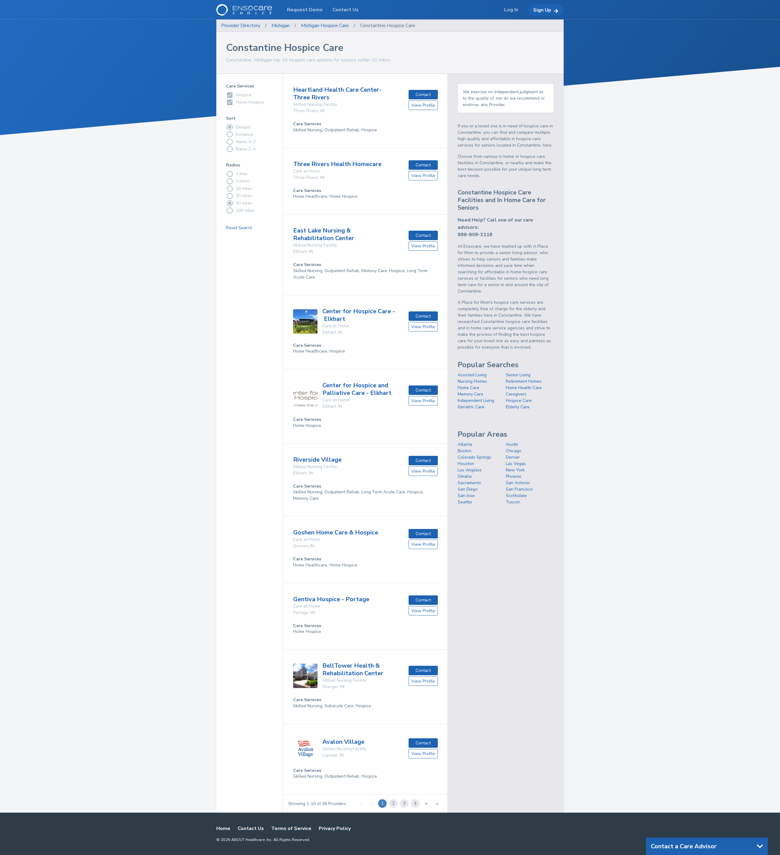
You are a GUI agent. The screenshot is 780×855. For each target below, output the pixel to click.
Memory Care (470, 394)
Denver (513, 457)
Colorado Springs (474, 457)
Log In (511, 9)
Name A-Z (246, 142)
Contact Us (251, 828)
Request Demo (305, 9)
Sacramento (469, 483)
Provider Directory (240, 25)
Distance (244, 134)
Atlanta (465, 444)
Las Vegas (516, 464)
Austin (512, 444)
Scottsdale (516, 495)
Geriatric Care (471, 407)
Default (243, 127)
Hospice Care (519, 400)
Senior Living (518, 375)
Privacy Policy (335, 828)
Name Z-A (246, 149)
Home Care (468, 388)
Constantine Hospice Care (387, 25)
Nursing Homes (472, 381)
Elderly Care (518, 407)
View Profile (423, 105)
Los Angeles (470, 470)
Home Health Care (524, 388)
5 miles (243, 181)
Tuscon (513, 502)
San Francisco (519, 489)
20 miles (244, 196)
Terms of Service (291, 828)
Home (223, 828)
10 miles (244, 188)
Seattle (465, 502)
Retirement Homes (524, 381)
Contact (423, 95)
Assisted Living (472, 375)
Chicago (513, 451)
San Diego (468, 489)
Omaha (465, 476)
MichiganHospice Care (325, 25)
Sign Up (542, 10)
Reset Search (239, 228)
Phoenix (513, 476)
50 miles (244, 203)
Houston (466, 464)
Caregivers (516, 394)
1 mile (241, 174)
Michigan (280, 25)
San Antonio (518, 483)
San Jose (466, 495)
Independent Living (476, 400)
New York (515, 470)
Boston (464, 451)
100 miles (245, 210)
